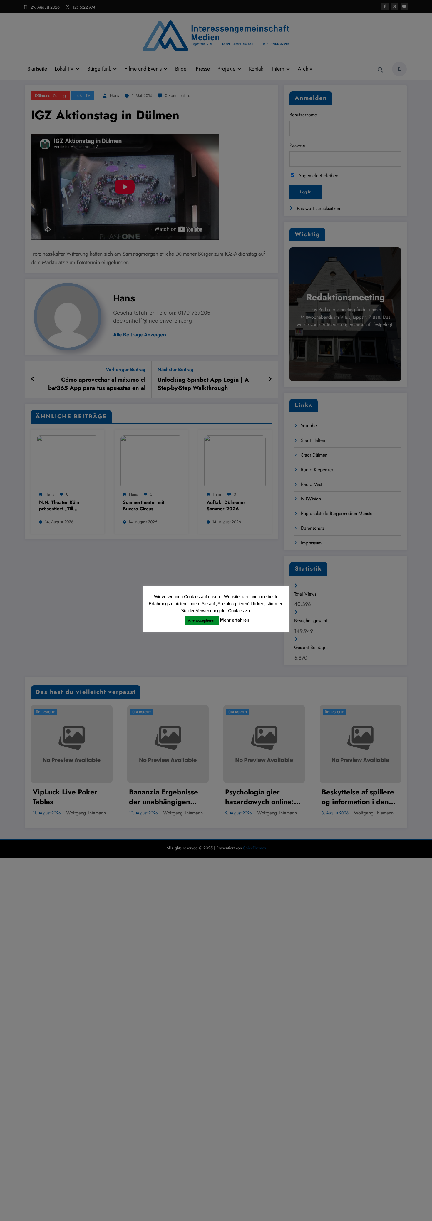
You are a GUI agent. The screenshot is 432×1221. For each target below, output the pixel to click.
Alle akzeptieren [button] (201, 620)
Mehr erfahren (234, 620)
